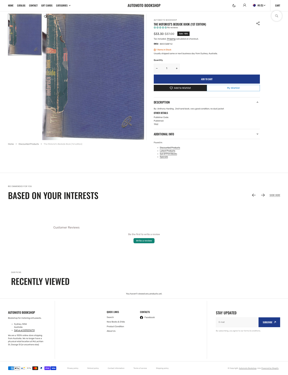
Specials (164, 157)
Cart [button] (277, 5)
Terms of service (140, 368)
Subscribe (267, 322)
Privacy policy (72, 368)
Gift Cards (46, 5)
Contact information (116, 368)
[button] (234, 5)
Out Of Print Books (168, 154)
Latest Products (167, 151)
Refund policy (93, 368)
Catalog (21, 5)
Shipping (171, 39)
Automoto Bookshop (165, 20)
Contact (33, 5)
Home (10, 5)
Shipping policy (162, 368)
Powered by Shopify (270, 368)
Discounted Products (170, 147)
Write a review (144, 240)
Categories (62, 5)
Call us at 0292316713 (24, 330)
